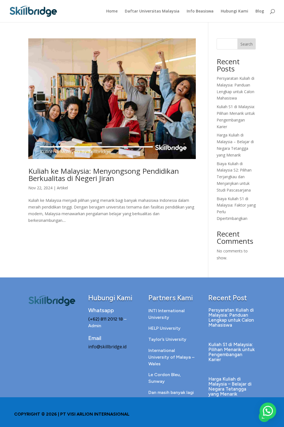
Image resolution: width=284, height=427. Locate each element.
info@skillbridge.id (107, 347)
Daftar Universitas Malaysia (152, 11)
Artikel (62, 187)
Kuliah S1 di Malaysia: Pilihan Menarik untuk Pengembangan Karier (231, 352)
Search (246, 44)
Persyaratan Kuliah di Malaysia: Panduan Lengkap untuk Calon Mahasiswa (231, 317)
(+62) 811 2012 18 (106, 319)
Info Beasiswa (200, 11)
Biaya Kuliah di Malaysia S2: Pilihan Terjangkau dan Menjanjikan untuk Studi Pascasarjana (234, 177)
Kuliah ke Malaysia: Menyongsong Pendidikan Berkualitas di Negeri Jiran (103, 174)
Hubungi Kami (234, 11)
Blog (259, 11)
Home (112, 11)
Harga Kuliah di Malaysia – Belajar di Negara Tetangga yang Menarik (230, 386)
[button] (268, 411)
